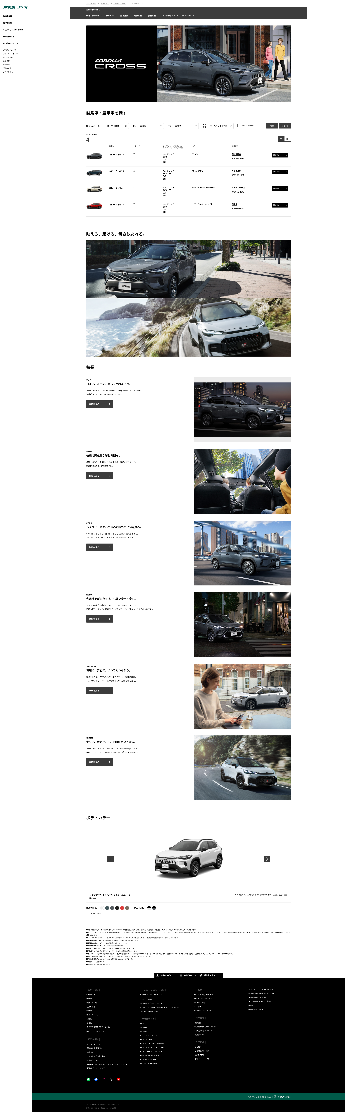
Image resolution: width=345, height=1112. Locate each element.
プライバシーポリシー (11, 53)
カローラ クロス (93, 9)
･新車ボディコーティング (95, 1068)
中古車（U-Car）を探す (153, 989)
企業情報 (6, 61)
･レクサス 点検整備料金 (149, 1063)
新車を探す (93, 1039)
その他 (198, 989)
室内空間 (124, 15)
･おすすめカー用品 (147, 1039)
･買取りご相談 (199, 1002)
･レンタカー (198, 1006)
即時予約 (276, 155)
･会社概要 (197, 1047)
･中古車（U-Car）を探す (149, 994)
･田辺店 (89, 1018)
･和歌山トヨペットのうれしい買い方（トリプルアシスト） (107, 1064)
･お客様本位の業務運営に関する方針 (261, 993)
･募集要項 (198, 1023)
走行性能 (138, 15)
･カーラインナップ (93, 1044)
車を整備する (148, 1018)
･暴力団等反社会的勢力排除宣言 (259, 1001)
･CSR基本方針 (199, 1055)
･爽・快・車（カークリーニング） (152, 1003)
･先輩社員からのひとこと (203, 1030)
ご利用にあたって (9, 50)
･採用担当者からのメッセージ (205, 1026)
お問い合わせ (8, 72)
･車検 (142, 1023)
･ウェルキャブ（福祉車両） (96, 1056)
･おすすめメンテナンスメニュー (152, 1047)
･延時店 (89, 998)
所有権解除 (7, 68)
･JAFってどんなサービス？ (204, 998)
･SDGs (250, 1005)
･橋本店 (89, 1010)
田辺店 (234, 204)
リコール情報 (8, 57)
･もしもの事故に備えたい (203, 994)
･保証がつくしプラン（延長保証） (152, 1043)
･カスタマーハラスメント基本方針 (260, 989)
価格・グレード (93, 15)
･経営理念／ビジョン (201, 1051)
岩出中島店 (236, 170)
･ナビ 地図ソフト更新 (148, 1059)
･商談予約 (90, 1052)
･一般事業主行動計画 (255, 1009)
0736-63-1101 (238, 175)
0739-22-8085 (238, 208)
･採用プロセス (199, 1035)
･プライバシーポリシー (202, 1059)
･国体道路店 (90, 994)
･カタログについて (93, 1060)
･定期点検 (143, 1027)
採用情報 (6, 64)
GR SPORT (186, 15)
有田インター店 (238, 187)
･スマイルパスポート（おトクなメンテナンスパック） (160, 1007)
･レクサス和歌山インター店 (96, 1027)
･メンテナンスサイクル (148, 1035)
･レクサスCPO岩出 (93, 1031)
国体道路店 (236, 154)
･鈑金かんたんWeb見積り (149, 1055)
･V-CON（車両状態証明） (149, 1011)
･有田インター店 (92, 1014)
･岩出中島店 (90, 1006)
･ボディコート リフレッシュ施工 (152, 1051)
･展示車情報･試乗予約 (94, 1048)
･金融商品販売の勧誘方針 (257, 997)
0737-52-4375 (238, 191)
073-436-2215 (238, 158)
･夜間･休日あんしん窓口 (203, 1010)
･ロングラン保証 (146, 999)
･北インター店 (91, 1002)
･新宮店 (89, 1023)
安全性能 (152, 15)
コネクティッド (168, 15)
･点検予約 (143, 1031)
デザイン (110, 15)
